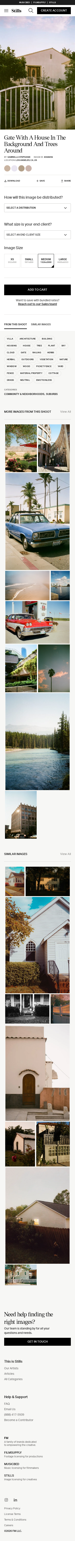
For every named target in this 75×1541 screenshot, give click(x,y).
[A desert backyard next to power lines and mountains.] (21, 448)
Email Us (9, 1409)
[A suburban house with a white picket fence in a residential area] (21, 1275)
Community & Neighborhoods (24, 394)
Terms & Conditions (15, 1519)
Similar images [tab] (41, 324)
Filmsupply (39, 2)
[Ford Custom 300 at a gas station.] (37, 622)
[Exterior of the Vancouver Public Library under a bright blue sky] (54, 448)
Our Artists (11, 1368)
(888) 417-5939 (14, 1414)
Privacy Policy (12, 1508)
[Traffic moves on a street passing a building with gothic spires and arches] (21, 815)
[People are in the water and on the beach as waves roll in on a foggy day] (27, 585)
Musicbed (24, 2)
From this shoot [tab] (15, 324)
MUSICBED (11, 1464)
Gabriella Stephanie (19, 157)
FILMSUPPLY (13, 1452)
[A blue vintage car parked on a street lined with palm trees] (37, 521)
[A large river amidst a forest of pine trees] (37, 741)
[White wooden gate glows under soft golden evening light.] (60, 1009)
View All (65, 411)
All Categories (13, 1379)
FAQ (7, 1403)
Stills (52, 2)
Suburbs (52, 394)
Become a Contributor (18, 1420)
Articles (9, 1373)
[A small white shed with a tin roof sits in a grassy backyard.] (20, 1144)
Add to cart (37, 289)
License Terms (12, 1514)
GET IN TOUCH (38, 1341)
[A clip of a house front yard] (27, 1009)
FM (6, 1438)
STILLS (9, 1475)
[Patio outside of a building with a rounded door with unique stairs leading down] (37, 1072)
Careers (8, 1525)
